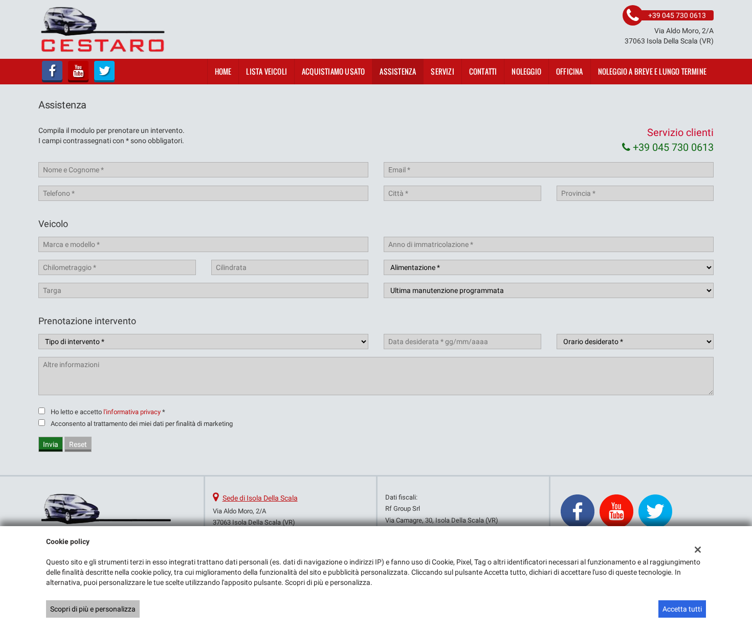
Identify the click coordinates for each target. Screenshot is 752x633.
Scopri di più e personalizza (93, 609)
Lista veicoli (266, 71)
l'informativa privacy (132, 412)
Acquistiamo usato (333, 71)
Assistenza (398, 71)
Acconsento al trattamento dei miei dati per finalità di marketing (142, 423)
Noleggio (526, 71)
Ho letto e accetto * (108, 412)
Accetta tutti (682, 609)
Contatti (483, 71)
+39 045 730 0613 (672, 147)
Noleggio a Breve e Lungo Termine (652, 71)
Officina (569, 71)
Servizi (442, 71)
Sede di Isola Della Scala (260, 498)
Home (223, 71)
